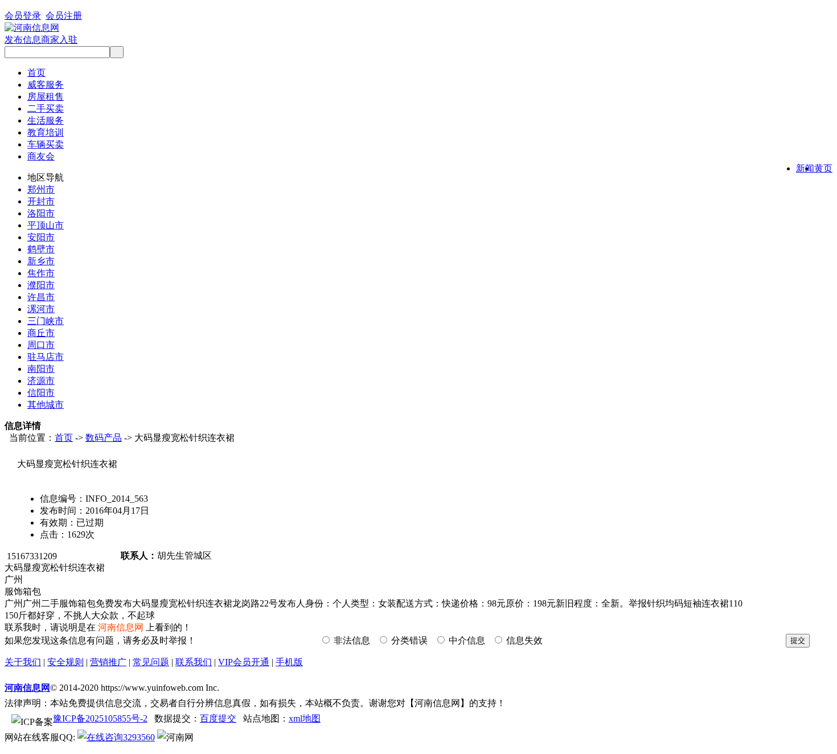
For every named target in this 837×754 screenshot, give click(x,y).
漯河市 (41, 309)
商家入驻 (59, 39)
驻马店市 (45, 357)
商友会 (41, 156)
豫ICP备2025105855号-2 (100, 718)
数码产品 (103, 437)
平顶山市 (45, 225)
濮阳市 (41, 285)
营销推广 (108, 662)
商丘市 (41, 333)
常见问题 (151, 662)
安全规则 (65, 662)
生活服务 (45, 120)
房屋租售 (45, 96)
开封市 (41, 201)
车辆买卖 (45, 144)
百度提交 (218, 718)
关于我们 (23, 662)
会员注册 (64, 16)
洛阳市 (41, 213)
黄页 (823, 168)
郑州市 (41, 189)
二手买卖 (45, 108)
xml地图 (305, 718)
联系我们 (193, 662)
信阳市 (41, 393)
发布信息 (23, 39)
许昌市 (41, 297)
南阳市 (41, 369)
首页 (36, 72)
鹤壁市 (41, 249)
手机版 (289, 662)
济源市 (41, 381)
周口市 (41, 345)
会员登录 (23, 16)
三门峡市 (45, 321)
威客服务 (45, 84)
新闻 (805, 168)
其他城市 (45, 404)
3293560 (139, 737)
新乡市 (41, 261)
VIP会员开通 (243, 662)
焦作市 (41, 273)
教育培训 (45, 132)
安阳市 (41, 237)
